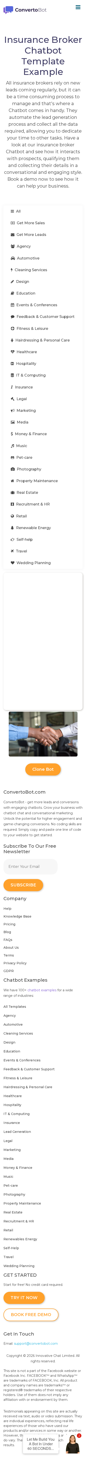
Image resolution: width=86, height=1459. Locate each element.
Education (25, 293)
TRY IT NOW (24, 1297)
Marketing (26, 410)
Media (22, 422)
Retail (21, 516)
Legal (21, 399)
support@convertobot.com (36, 1344)
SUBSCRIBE (23, 885)
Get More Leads (31, 234)
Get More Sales (30, 223)
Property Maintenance (36, 481)
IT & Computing (30, 375)
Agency (23, 246)
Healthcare (26, 352)
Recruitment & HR (32, 504)
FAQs (7, 940)
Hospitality (25, 363)
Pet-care (23, 457)
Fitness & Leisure (32, 328)
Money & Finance (30, 434)
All (18, 211)
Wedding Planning (33, 563)
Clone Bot (43, 769)
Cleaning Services (30, 270)
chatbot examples (42, 990)
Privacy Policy (15, 963)
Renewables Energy (20, 1239)
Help (7, 909)
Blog (7, 932)
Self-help (24, 539)
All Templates (14, 1007)
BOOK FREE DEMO (31, 1314)
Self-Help (11, 1248)
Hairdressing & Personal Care (42, 340)
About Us (11, 947)
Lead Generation (17, 1132)
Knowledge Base (17, 916)
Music (21, 446)
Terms (8, 955)
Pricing (9, 924)
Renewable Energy (33, 528)
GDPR (8, 971)
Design (22, 281)
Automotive (27, 258)
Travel (21, 551)
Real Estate (27, 492)
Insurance (23, 387)
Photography (28, 469)
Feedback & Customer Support (45, 316)
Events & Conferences (36, 305)
